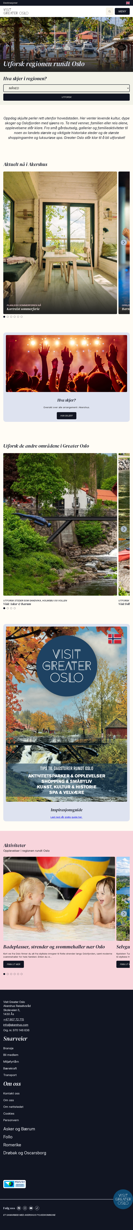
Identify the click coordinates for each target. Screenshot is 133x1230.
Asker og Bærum (19, 1128)
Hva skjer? (66, 415)
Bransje (8, 1048)
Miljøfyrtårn (11, 1061)
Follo (7, 1136)
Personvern (11, 1120)
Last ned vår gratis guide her (67, 817)
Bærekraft (10, 1068)
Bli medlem (10, 1055)
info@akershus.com (15, 1025)
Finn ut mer (13, 964)
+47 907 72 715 (13, 1019)
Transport (10, 1075)
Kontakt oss (11, 1093)
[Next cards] (124, 242)
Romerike (12, 1144)
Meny (122, 11)
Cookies (8, 1113)
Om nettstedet (13, 1106)
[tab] (4, 317)
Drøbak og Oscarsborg (24, 1152)
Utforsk (67, 97)
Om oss (8, 1100)
